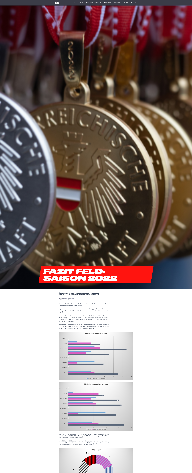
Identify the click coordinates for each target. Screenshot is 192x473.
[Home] (57, 2)
